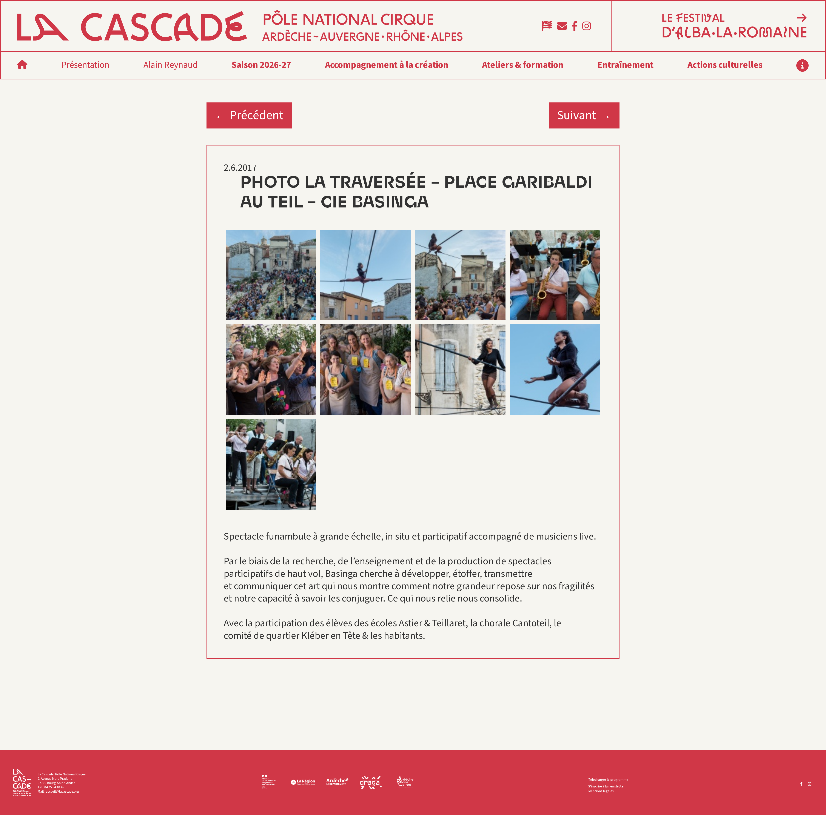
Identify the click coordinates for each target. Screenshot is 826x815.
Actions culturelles (725, 65)
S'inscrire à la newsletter (606, 786)
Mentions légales (601, 791)
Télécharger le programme (608, 779)
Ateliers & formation (522, 65)
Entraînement (625, 65)
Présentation (85, 65)
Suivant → (584, 115)
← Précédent (249, 115)
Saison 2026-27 (261, 65)
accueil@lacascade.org (62, 791)
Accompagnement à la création (386, 65)
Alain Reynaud (170, 65)
